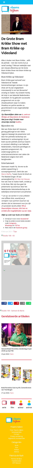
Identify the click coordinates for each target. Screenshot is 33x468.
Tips (15, 231)
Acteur (16, 450)
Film (16, 448)
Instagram (12, 223)
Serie (16, 445)
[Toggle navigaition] (3, 1)
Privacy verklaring (16, 436)
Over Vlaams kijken (16, 430)
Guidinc (18, 122)
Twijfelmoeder (16, 461)
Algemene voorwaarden (16, 438)
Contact (16, 434)
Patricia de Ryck (16, 459)
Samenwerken (16, 432)
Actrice (16, 452)
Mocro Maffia (6, 174)
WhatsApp (8, 225)
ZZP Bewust (16, 463)
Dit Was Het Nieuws (22, 179)
